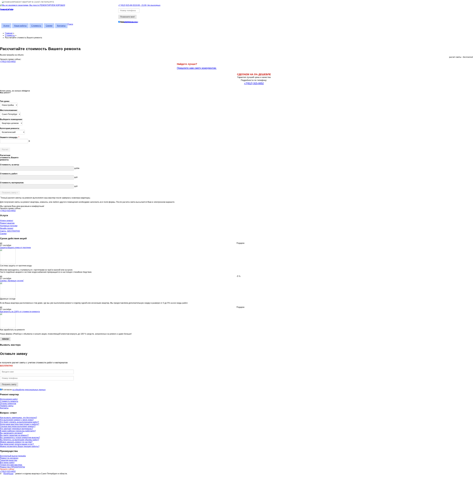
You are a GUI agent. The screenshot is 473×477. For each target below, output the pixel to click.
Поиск (70, 24)
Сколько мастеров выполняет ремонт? (17, 426)
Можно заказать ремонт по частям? (16, 442)
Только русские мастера (11, 465)
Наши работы (20, 26)
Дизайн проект (6, 228)
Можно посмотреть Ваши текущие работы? (19, 446)
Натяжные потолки (8, 226)
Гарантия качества (8, 460)
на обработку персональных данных (130, 22)
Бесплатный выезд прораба (13, 456)
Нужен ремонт (6, 221)
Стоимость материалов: (12, 183)
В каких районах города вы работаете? (18, 431)
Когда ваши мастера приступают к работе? (19, 424)
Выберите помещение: (11, 119)
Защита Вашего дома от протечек (15, 248)
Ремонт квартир (7, 223)
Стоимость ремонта (9, 401)
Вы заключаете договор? (11, 433)
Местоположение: (9, 110)
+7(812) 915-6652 (8, 61)
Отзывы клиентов (8, 404)
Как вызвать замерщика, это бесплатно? (18, 418)
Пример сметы (6, 406)
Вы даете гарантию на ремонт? (14, 435)
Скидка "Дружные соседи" (12, 281)
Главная (9, 33)
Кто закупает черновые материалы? (16, 429)
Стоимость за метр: (9, 165)
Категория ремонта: (10, 128)
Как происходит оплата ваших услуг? (17, 444)
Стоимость (36, 26)
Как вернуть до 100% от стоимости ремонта (20, 312)
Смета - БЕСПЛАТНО (10, 231)
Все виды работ (7, 462)
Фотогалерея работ (9, 399)
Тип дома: (5, 101)
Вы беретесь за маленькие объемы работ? (19, 440)
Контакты (61, 26)
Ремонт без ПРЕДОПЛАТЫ (12, 467)
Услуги (6, 26)
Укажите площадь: (9, 137)
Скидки (49, 26)
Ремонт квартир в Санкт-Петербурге (33, 2)
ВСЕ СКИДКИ (5, 339)
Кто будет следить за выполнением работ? (19, 422)
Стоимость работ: (9, 174)
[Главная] (59, 5)
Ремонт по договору (9, 458)
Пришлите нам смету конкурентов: (197, 68)
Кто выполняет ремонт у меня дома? (17, 420)
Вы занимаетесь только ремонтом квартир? (20, 437)
